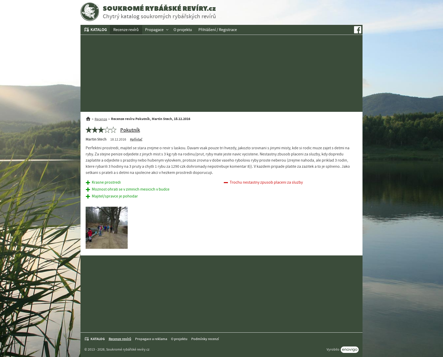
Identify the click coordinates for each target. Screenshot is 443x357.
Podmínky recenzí (205, 338)
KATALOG (98, 29)
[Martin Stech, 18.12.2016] (107, 228)
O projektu (183, 29)
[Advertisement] (221, 73)
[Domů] (88, 119)
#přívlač (136, 139)
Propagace (154, 29)
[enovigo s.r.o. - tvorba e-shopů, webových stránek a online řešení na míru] (350, 349)
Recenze (101, 119)
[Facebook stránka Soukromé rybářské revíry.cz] (357, 29)
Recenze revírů (126, 29)
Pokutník (130, 130)
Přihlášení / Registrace (217, 29)
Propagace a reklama (151, 338)
